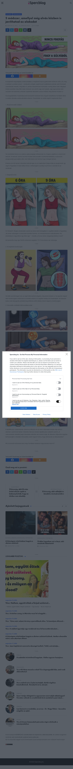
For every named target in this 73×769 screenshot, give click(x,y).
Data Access (36, 414)
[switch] (58, 382)
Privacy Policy (46, 414)
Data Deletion (26, 414)
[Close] (67, 354)
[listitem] (36, 379)
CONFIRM (23, 408)
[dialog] (36, 384)
